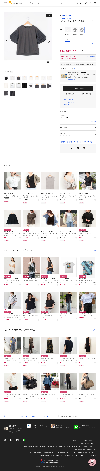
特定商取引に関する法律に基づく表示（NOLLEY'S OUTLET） (76, 142)
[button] (28, 41)
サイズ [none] (61, 39)
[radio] (68, 31)
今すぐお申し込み (72, 79)
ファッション (24, 416)
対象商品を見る (91, 56)
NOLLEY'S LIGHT (66, 18)
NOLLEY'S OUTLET (67, 15)
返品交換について (68, 104)
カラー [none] (61, 29)
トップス (33, 416)
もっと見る (92, 121)
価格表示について (68, 99)
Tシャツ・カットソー (43, 416)
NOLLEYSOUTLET (13, 416)
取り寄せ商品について (70, 102)
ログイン (80, 3)
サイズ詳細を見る (90, 43)
